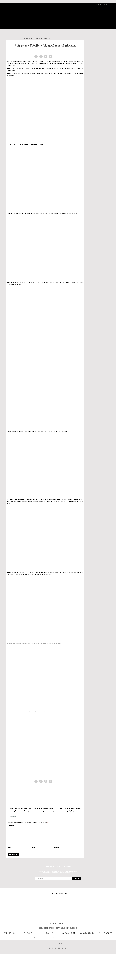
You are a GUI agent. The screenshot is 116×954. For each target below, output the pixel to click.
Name (10, 847)
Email (33, 847)
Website (57, 847)
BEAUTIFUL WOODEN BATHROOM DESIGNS (28, 145)
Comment (12, 826)
